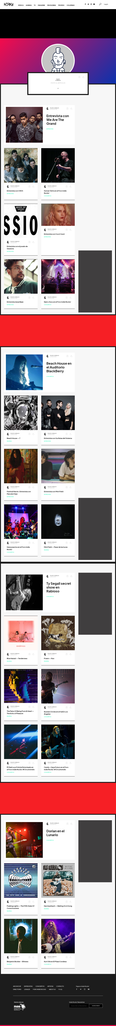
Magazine (41, 5)
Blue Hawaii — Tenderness (17, 658)
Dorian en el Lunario (55, 833)
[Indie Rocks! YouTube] (94, 4)
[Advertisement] (58, 23)
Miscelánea (51, 5)
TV (34, 5)
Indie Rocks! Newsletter (77, 1002)
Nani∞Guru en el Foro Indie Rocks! (57, 302)
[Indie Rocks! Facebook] (85, 4)
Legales (27, 989)
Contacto (60, 986)
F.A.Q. (61, 989)
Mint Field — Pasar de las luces (56, 547)
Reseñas (9, 441)
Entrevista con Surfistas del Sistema (58, 438)
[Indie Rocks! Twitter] (88, 4)
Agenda (29, 5)
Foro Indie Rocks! (39, 989)
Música (20, 5)
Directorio (17, 989)
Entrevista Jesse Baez (15, 302)
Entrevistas (49, 129)
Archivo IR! (17, 986)
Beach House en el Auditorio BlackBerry (59, 367)
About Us (52, 989)
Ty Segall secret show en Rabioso (58, 587)
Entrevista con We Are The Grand (57, 120)
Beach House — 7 (13, 438)
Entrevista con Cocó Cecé (54, 234)
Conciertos (47, 196)
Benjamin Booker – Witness (17, 962)
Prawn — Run (49, 658)
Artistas (50, 986)
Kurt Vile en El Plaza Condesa (55, 962)
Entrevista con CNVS (15, 191)
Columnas (71, 5)
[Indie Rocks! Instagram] (91, 4)
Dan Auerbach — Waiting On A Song (58, 906)
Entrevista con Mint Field (53, 492)
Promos (61, 5)
